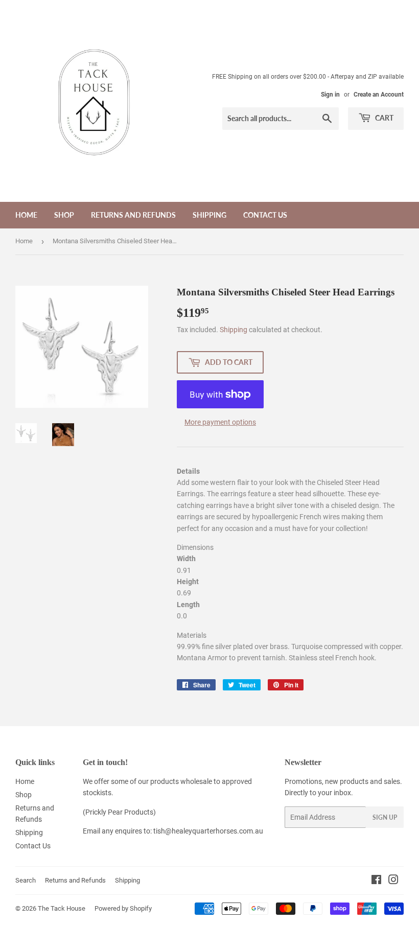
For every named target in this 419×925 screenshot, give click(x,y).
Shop (64, 215)
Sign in (330, 94)
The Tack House (61, 908)
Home (26, 215)
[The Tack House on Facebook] (376, 881)
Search (25, 880)
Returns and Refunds (133, 215)
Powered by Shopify (123, 908)
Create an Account (379, 94)
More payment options (220, 422)
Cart (383, 117)
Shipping (209, 215)
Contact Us (265, 215)
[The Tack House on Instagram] (393, 881)
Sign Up (385, 817)
